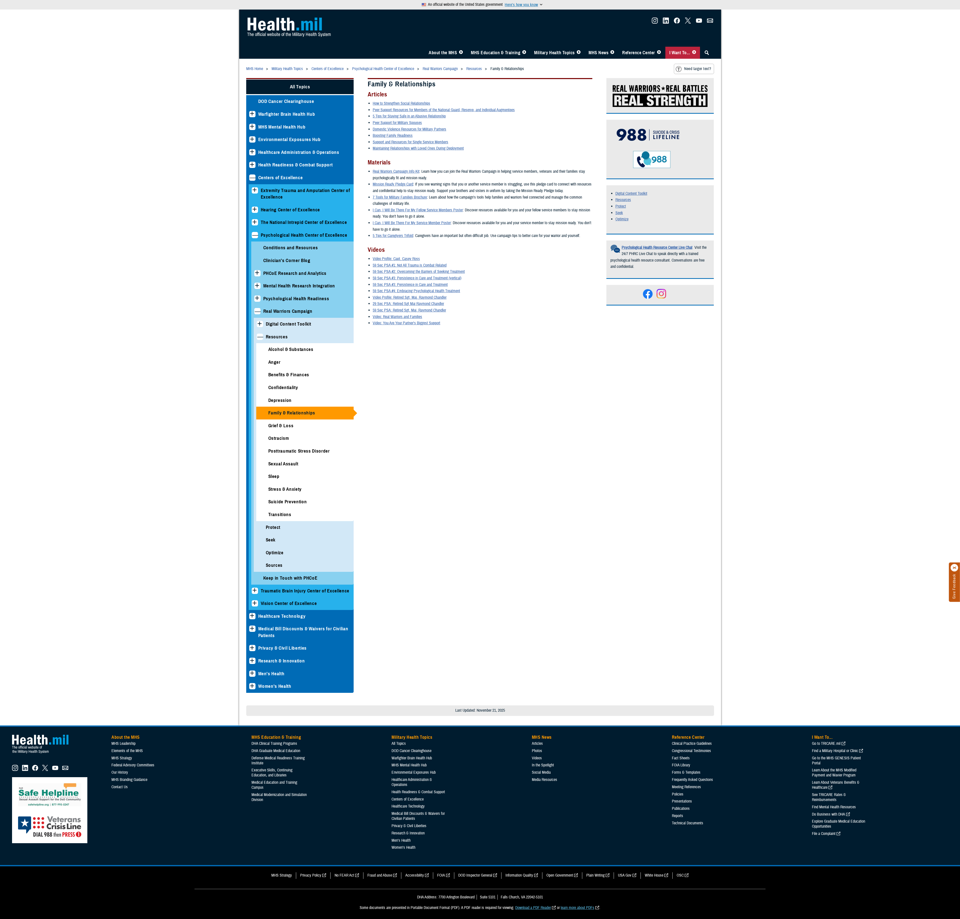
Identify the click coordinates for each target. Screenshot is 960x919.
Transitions (279, 514)
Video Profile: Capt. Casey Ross (396, 258)
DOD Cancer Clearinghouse (286, 101)
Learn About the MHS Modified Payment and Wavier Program (834, 773)
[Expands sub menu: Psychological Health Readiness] (257, 298)
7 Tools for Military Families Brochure (400, 197)
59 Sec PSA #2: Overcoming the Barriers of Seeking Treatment (419, 271)
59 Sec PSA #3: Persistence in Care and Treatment (410, 284)
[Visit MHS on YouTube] (699, 22)
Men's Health (271, 674)
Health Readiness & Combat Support (295, 165)
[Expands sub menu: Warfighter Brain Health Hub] (252, 114)
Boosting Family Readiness (393, 135)
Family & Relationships (291, 413)
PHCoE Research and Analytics (295, 273)
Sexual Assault (283, 464)
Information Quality (519, 875)
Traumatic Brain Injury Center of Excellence (305, 591)
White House (654, 875)
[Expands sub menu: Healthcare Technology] (252, 616)
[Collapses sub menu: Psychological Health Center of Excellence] (255, 235)
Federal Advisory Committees (132, 765)
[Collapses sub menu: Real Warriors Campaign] (257, 311)
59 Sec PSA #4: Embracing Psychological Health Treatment (416, 290)
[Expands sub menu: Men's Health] (252, 673)
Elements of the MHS (127, 750)
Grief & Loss (281, 425)
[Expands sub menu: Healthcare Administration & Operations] (252, 152)
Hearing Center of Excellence (290, 210)
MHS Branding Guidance (129, 779)
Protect (273, 527)
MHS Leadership (123, 743)
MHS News (598, 52)
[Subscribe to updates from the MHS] (710, 22)
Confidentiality (283, 387)
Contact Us (119, 786)
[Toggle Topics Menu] (579, 52)
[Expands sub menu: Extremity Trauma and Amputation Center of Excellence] (255, 190)
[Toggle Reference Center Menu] (659, 52)
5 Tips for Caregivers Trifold (393, 235)
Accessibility (414, 875)
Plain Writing (595, 875)
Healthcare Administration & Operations (298, 152)
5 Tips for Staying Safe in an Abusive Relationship (409, 116)
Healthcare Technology (282, 616)
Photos (537, 750)
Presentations (682, 801)
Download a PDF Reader (533, 907)
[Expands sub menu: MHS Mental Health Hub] (252, 127)
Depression (280, 400)
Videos (537, 758)
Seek (271, 540)
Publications (681, 808)
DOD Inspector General (475, 875)
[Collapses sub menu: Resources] (260, 337)
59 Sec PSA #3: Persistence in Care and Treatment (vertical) (417, 278)
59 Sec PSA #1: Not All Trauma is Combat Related (409, 265)
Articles (537, 743)
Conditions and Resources (290, 248)
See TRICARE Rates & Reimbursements (829, 797)
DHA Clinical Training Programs (274, 743)
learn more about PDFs (577, 907)
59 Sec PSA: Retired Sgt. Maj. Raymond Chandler (409, 310)
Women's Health (274, 686)
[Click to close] (954, 568)
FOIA (441, 875)
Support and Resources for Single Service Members (410, 142)
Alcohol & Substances (290, 349)
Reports (677, 815)
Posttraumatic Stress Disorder (299, 451)
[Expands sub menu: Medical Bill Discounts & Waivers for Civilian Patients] (252, 629)
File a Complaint (824, 833)
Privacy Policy (310, 875)
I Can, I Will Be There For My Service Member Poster (412, 222)
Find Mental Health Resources (834, 807)
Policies (677, 794)
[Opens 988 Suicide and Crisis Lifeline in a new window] (645, 143)
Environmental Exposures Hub (289, 139)
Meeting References (686, 786)
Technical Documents (687, 823)
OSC (680, 875)
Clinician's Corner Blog (286, 260)
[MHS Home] (43, 753)
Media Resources (544, 779)
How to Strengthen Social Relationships (401, 103)
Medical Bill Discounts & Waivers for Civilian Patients (303, 632)
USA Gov (624, 875)
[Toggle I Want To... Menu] (694, 52)
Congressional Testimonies (691, 750)
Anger (274, 362)
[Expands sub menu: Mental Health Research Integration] (257, 286)
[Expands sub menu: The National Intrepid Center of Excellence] (255, 222)
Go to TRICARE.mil (826, 743)
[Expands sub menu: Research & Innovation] (252, 661)
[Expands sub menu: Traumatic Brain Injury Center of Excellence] (255, 591)
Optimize (275, 553)
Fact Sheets (681, 758)
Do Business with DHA (828, 814)
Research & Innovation (281, 661)
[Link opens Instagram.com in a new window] (660, 297)
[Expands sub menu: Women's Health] (252, 686)
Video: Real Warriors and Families (397, 316)
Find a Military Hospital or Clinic (835, 750)
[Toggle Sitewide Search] (707, 52)
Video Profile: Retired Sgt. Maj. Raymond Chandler (409, 297)
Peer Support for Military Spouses (397, 122)
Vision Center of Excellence (289, 603)
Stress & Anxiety (285, 489)
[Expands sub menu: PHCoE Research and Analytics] (257, 273)
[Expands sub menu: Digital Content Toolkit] (260, 324)
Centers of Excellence (280, 177)
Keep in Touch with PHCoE (290, 578)
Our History (119, 772)
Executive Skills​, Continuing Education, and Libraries (271, 773)
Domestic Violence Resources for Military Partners (409, 129)
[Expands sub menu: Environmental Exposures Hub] (252, 139)
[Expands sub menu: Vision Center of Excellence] (255, 603)
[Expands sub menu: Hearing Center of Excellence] (255, 210)
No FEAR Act (344, 875)
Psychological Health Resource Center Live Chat (657, 247)
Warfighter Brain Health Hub (286, 114)
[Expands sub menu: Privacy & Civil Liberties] (252, 648)
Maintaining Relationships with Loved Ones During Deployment (418, 148)
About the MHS (443, 52)
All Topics (300, 87)
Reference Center (638, 52)
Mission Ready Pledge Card (393, 184)
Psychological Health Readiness (296, 298)
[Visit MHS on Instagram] (655, 22)
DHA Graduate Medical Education (275, 750)
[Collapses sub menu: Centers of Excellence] (252, 177)
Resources (277, 337)
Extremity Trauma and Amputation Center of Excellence (305, 194)
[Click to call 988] (641, 166)
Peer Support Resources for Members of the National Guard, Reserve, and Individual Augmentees (444, 109)
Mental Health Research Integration (299, 286)
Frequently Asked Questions (692, 779)
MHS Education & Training (495, 52)
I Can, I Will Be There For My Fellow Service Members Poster (418, 210)
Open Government (559, 875)
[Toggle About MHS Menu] (461, 52)
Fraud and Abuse (379, 875)
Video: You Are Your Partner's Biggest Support (406, 323)
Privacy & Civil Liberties (282, 648)
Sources (274, 565)
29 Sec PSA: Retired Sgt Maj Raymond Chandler (408, 303)
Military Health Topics (554, 52)
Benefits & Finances (288, 375)
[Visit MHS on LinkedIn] (666, 22)
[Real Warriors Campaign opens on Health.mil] (660, 105)
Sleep (274, 476)
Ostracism (278, 438)
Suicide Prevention (287, 502)
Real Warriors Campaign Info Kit (396, 171)
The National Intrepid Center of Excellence (304, 222)
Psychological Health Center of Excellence (304, 235)
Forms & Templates (686, 772)
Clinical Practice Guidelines (692, 743)
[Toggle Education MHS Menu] (524, 52)
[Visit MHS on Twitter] (688, 22)
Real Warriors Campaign (288, 311)
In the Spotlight (543, 765)
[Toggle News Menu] (612, 52)
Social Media (541, 772)
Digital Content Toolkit (288, 324)
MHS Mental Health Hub (282, 127)
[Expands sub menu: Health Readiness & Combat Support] (252, 165)
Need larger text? (697, 68)
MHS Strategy (121, 758)
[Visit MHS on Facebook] (677, 22)
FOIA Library (681, 765)
